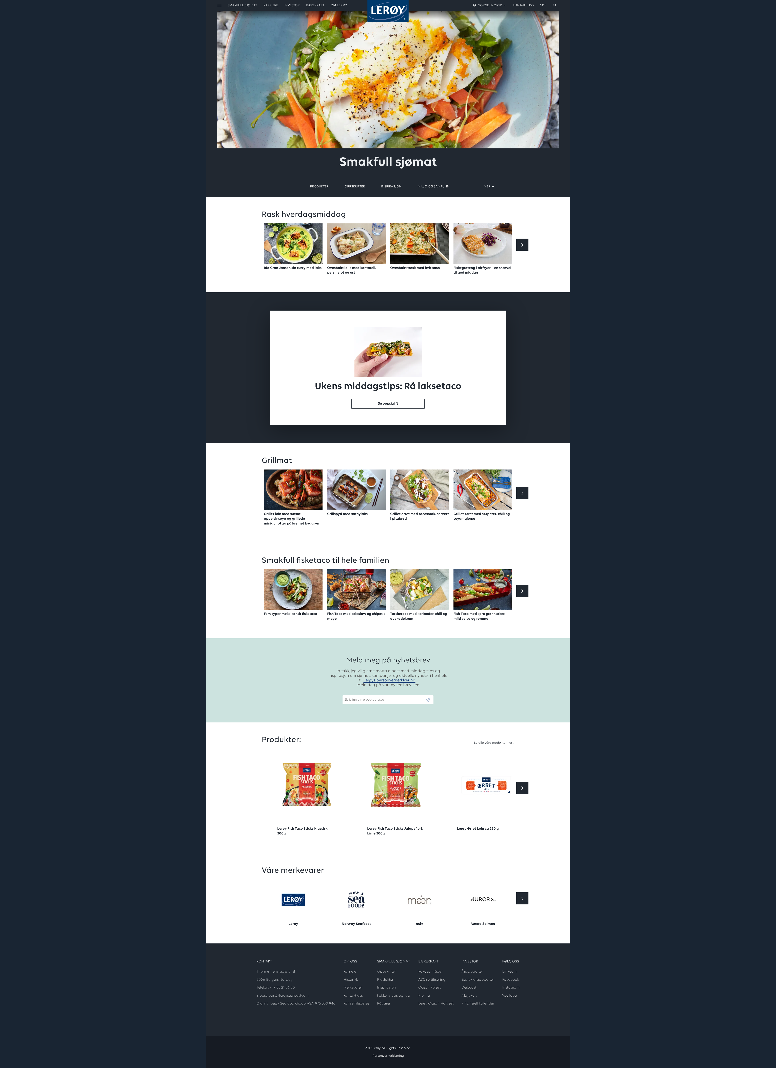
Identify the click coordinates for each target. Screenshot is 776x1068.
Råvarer (383, 1004)
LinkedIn (509, 972)
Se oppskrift (388, 404)
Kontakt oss (523, 5)
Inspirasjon (391, 186)
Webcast (469, 988)
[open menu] (219, 5)
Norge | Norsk (490, 5)
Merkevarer (353, 988)
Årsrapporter (472, 972)
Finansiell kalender (478, 1004)
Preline (424, 996)
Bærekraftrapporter (478, 980)
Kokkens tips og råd (393, 996)
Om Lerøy (339, 5)
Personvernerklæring (388, 1055)
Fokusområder (430, 972)
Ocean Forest (429, 988)
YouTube (509, 996)
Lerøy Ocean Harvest (435, 1004)
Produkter (319, 186)
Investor (292, 5)
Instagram (511, 988)
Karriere (271, 5)
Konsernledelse (356, 1004)
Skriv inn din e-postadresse (362, 693)
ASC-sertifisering (432, 980)
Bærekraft (315, 5)
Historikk (351, 980)
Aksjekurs (469, 996)
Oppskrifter (355, 186)
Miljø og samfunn (433, 186)
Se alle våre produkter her (493, 742)
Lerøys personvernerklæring (389, 680)
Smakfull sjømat (242, 5)
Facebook (510, 980)
